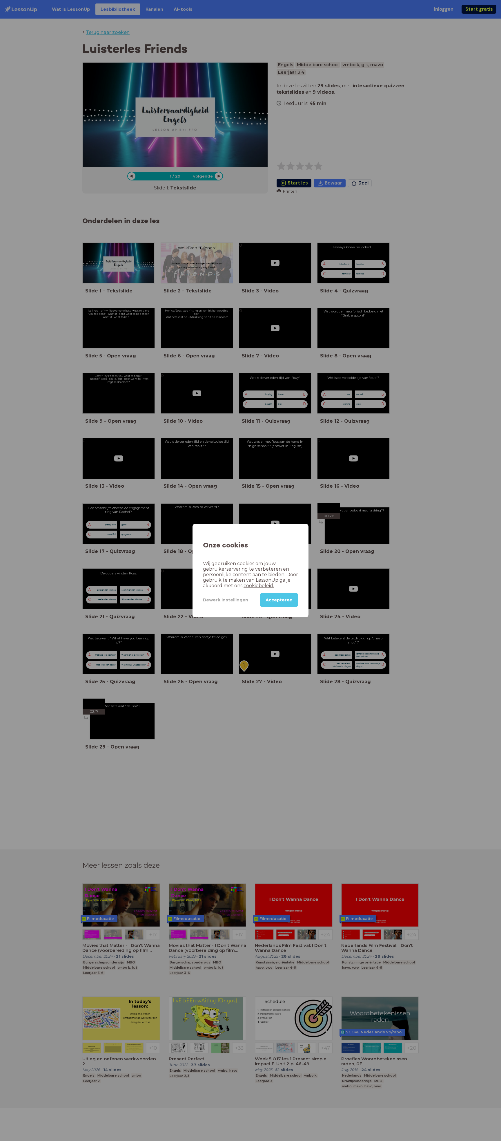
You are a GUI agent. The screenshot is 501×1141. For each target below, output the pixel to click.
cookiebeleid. (259, 585)
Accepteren (279, 600)
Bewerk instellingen (225, 600)
